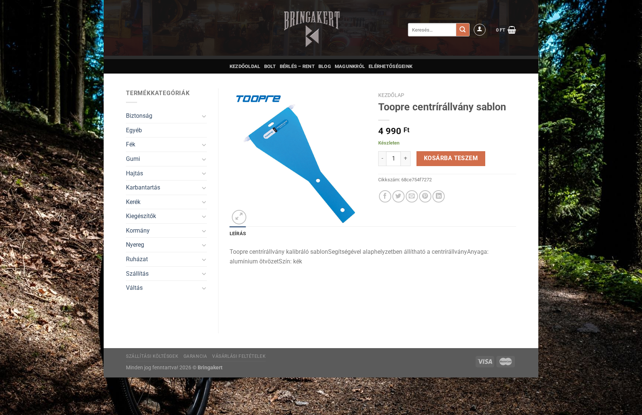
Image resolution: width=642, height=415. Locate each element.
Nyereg (135, 244)
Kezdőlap (391, 95)
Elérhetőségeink (390, 66)
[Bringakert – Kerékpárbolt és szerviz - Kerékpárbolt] (312, 30)
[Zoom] (239, 217)
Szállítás (137, 273)
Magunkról (350, 66)
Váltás (134, 287)
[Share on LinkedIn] (438, 196)
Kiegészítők (141, 216)
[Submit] (462, 29)
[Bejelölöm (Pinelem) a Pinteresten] (425, 196)
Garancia (195, 356)
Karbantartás (143, 187)
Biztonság (139, 115)
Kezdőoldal (245, 66)
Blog (324, 66)
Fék (130, 144)
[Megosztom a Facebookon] (385, 196)
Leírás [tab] (238, 233)
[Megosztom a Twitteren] (398, 196)
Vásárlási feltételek (239, 356)
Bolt (270, 66)
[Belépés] (480, 30)
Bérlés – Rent (297, 66)
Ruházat (137, 259)
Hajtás (134, 173)
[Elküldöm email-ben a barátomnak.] (412, 196)
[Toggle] (204, 115)
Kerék (133, 201)
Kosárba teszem (451, 158)
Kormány (138, 230)
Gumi (133, 158)
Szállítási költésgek (152, 356)
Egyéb (134, 130)
